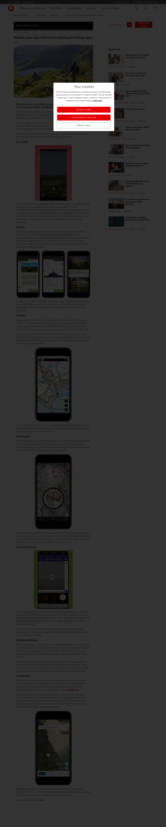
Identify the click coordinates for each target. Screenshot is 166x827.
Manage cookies (84, 125)
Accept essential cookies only (83, 117)
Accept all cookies (84, 110)
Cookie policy (97, 101)
